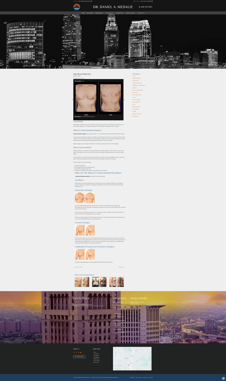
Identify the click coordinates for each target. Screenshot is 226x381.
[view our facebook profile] (74, 352)
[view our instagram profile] (76, 352)
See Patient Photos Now (84, 1)
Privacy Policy (138, 377)
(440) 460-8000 (118, 329)
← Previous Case (77, 267)
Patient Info (96, 359)
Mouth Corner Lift (137, 113)
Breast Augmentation (137, 90)
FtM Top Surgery (136, 99)
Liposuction (135, 80)
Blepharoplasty (136, 106)
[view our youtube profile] (81, 352)
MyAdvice (116, 377)
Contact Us (96, 362)
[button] (102, 13)
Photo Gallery (96, 360)
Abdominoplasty (136, 78)
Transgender (96, 357)
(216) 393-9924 (146, 7)
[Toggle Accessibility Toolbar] (223, 378)
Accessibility (132, 377)
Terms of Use (145, 377)
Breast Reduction (136, 94)
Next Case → (122, 267)
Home (94, 352)
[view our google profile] (78, 352)
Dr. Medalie (96, 353)
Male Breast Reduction (82, 74)
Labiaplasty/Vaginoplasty (138, 85)
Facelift (134, 111)
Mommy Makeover (137, 83)
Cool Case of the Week (145, 1)
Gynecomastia (136, 102)
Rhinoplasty (135, 116)
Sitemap (151, 377)
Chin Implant (135, 109)
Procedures (96, 355)
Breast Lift (135, 92)
